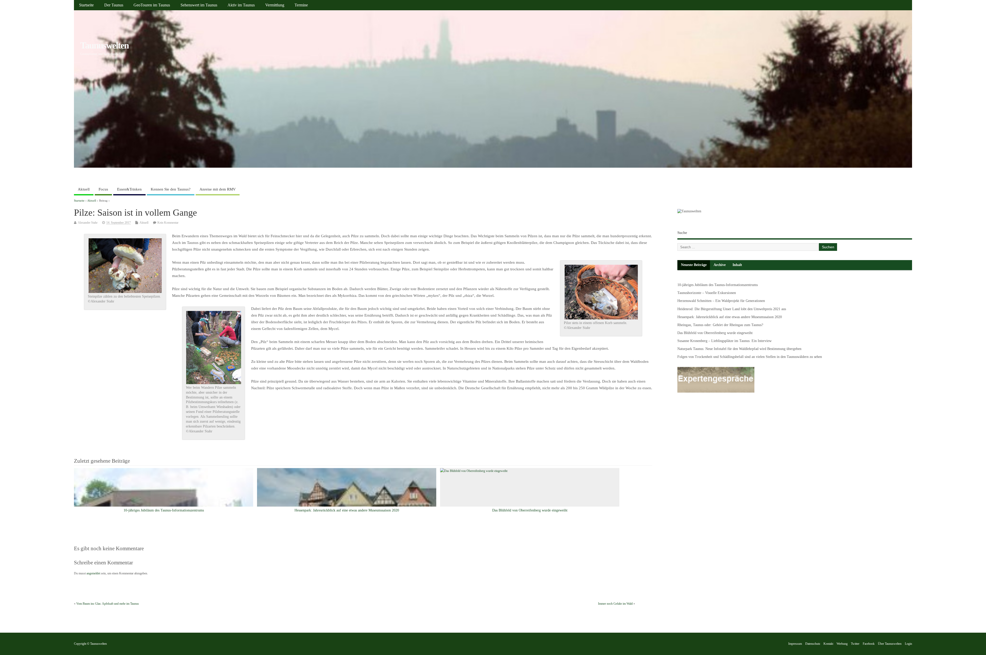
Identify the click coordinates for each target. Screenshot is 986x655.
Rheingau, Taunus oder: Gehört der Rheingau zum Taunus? (720, 325)
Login (908, 643)
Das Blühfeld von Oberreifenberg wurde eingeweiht (529, 510)
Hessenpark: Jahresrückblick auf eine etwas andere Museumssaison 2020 (347, 510)
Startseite (86, 5)
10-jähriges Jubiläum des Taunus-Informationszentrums (164, 510)
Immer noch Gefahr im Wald (615, 603)
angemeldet (93, 573)
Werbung (842, 643)
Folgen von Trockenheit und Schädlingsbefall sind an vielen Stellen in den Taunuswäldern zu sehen (749, 357)
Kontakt (828, 643)
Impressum (795, 643)
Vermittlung (274, 5)
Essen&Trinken (129, 189)
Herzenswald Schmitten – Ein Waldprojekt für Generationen (721, 301)
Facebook (869, 643)
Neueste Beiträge (694, 265)
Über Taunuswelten (890, 643)
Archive (720, 265)
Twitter (855, 643)
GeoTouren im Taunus (152, 5)
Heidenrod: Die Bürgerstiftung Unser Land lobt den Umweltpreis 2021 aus (731, 309)
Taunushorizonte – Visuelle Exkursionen (706, 293)
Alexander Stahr (88, 222)
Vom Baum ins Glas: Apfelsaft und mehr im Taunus (107, 603)
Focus (103, 189)
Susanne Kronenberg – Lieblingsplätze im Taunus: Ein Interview (724, 341)
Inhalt (737, 265)
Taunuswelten (104, 45)
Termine (301, 5)
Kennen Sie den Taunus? (171, 189)
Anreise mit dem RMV (218, 189)
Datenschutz (812, 643)
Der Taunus (113, 5)
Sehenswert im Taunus (199, 5)
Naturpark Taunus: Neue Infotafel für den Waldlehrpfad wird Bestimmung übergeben (739, 349)
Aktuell (84, 189)
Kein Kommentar (167, 222)
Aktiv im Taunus (241, 5)
